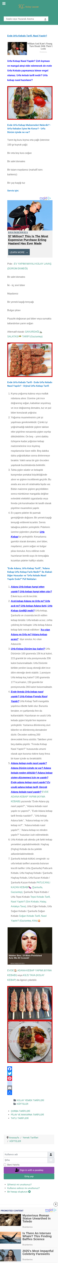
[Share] (29, 1092)
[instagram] (29, 1083)
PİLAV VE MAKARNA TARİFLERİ (27, 1114)
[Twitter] (29, 1073)
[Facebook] (29, 1068)
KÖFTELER (22, 1103)
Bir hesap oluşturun (17, 1191)
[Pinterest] (29, 1078)
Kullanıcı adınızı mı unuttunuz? (23, 1188)
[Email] (29, 1087)
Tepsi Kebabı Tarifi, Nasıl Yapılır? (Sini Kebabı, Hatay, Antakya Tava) (30, 902)
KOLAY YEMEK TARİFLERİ (30, 1100)
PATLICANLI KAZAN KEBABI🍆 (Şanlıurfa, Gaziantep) (30, 887)
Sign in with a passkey (31, 1170)
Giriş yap (29, 1176)
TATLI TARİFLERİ (20, 1118)
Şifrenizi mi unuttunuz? (19, 1184)
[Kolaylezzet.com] (29, 6)
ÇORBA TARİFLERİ (20, 1111)
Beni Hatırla (13, 1164)
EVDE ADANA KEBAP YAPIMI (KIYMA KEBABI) (30, 797)
